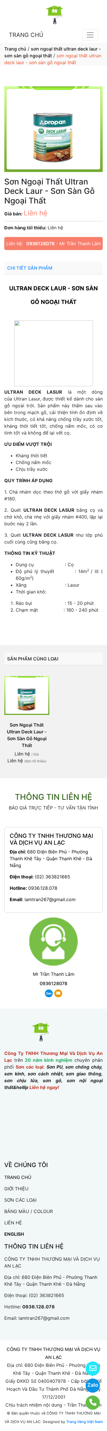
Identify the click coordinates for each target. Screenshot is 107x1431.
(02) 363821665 (52, 877)
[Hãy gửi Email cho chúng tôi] (89, 1368)
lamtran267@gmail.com (50, 899)
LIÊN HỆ (13, 1223)
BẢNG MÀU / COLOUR (28, 1211)
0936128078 (40, 243)
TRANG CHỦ (26, 35)
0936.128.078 (42, 888)
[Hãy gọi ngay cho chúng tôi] (89, 1402)
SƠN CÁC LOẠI (20, 1200)
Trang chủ (15, 49)
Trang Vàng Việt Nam (84, 1421)
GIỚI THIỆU (16, 1188)
